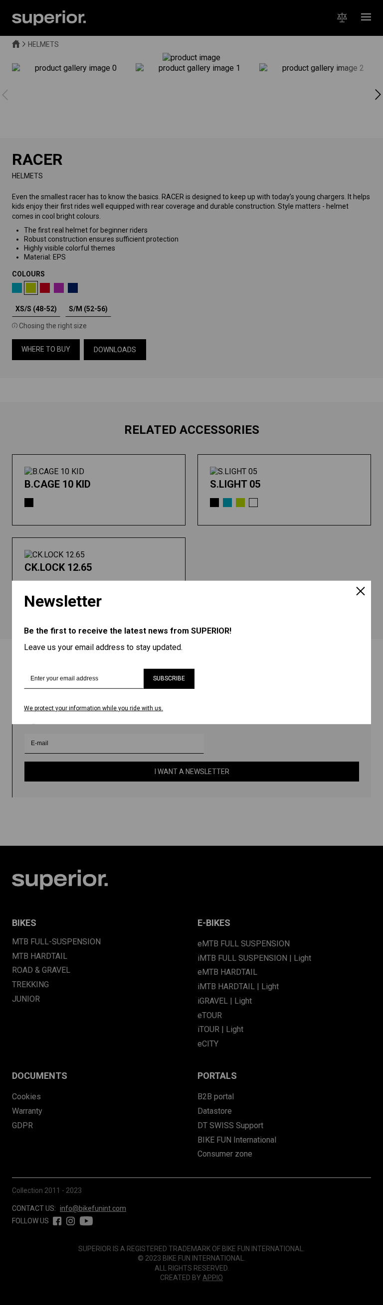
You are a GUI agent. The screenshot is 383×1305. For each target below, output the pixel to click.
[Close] (360, 592)
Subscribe (169, 678)
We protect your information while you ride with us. (93, 708)
